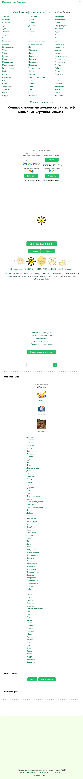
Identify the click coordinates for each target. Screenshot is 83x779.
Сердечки (59, 74)
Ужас (30, 89)
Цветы (57, 92)
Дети (4, 29)
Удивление (59, 86)
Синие (57, 71)
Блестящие (59, 16)
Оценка (58, 50)
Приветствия (60, 59)
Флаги (57, 89)
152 (49, 269)
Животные (59, 29)
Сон (56, 77)
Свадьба (31, 74)
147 (31, 269)
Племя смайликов (14, 2)
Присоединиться (47, 679)
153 (52, 269)
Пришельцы (60, 62)
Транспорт (6, 86)
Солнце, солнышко (36, 77)
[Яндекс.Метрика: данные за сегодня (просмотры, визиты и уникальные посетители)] (41, 775)
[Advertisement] (41, 130)
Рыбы (4, 71)
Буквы (31, 20)
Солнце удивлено (41, 341)
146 (28, 269)
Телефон (58, 83)
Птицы (5, 56)
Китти (31, 38)
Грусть (57, 23)
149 (38, 269)
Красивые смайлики (36, 41)
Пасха (30, 53)
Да (3, 26)
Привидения (7, 62)
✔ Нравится (48, 251)
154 (55, 269)
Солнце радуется (41, 338)
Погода (58, 53)
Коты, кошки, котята (63, 38)
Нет (30, 47)
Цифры (5, 95)
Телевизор (32, 83)
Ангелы (5, 16)
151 (45, 269)
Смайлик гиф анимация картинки (18, 274)
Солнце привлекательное (41, 344)
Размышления (34, 68)
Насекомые (59, 44)
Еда (29, 29)
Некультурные (8, 47)
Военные (6, 23)
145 (24, 269)
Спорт (4, 83)
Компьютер (7, 41)
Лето (57, 41)
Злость (57, 35)
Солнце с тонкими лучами (41, 332)
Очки (4, 53)
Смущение (6, 77)
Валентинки (60, 20)
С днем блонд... (57, 772)
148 (35, 269)
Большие (6, 20)
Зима (30, 35)
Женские (6, 32)
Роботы (58, 68)
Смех (4, 80)
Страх (30, 80)
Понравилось (7, 59)
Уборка (31, 86)
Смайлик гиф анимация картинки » (35, 12)
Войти (32, 679)
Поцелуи (32, 59)
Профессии (59, 65)
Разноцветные (8, 68)
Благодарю (32, 16)
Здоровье (6, 35)
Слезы (57, 80)
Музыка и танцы (35, 44)
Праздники (33, 56)
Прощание (32, 65)
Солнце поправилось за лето (41, 335)
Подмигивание (61, 56)
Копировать (52, 160)
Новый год (59, 47)
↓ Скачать (34, 251)
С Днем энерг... (31, 772)
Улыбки (5, 89)
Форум (31, 92)
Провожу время (8, 65)
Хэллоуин (59, 95)
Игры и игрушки (9, 38)
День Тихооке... (43, 772)
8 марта (31, 23)
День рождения (61, 26)
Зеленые (31, 32)
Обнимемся (33, 50)
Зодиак (57, 32)
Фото (4, 92)
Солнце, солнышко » (41, 102)
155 (59, 269)
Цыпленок (32, 95)
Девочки (32, 26)
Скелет (5, 74)
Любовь (5, 44)
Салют (31, 71)
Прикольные (33, 62)
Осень (4, 50)
